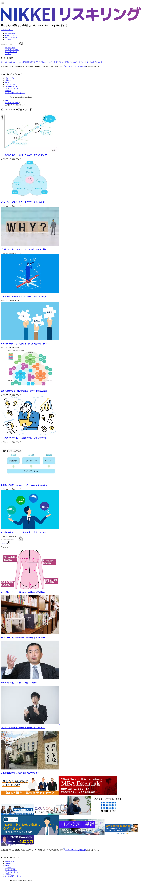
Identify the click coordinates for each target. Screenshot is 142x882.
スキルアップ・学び (12, 35)
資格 (24, 62)
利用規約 (8, 80)
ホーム (7, 100)
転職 (27, 62)
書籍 (55, 62)
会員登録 (4, 30)
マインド (6, 62)
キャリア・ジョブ (11, 37)
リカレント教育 (62, 62)
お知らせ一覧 (9, 78)
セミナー (8, 39)
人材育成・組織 (10, 33)
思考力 (51, 62)
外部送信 (8, 91)
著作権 (7, 82)
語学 (37, 62)
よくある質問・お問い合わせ (15, 93)
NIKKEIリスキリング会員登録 (75, 66)
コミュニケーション (16, 62)
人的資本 (100, 62)
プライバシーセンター (12, 89)
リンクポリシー (10, 84)
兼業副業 (32, 62)
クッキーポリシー (11, 86)
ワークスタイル (92, 62)
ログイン (10, 30)
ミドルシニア (72, 62)
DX (2, 62)
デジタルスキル (44, 62)
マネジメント (82, 62)
